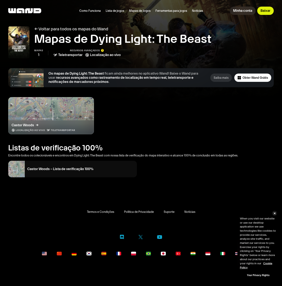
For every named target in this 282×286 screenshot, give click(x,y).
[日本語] (163, 253)
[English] (44, 253)
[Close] (274, 213)
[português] (148, 253)
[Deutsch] (74, 253)
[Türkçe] (178, 253)
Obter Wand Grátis (255, 77)
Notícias (197, 10)
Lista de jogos (115, 10)
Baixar (265, 11)
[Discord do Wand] (122, 238)
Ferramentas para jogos (171, 10)
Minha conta (242, 11)
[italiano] (222, 253)
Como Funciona (90, 10)
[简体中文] (59, 253)
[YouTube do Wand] (159, 237)
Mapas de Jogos (139, 10)
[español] (103, 253)
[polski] (133, 253)
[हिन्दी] (193, 253)
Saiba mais (221, 77)
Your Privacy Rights (258, 275)
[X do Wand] (140, 238)
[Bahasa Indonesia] (207, 253)
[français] (118, 253)
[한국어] (88, 253)
